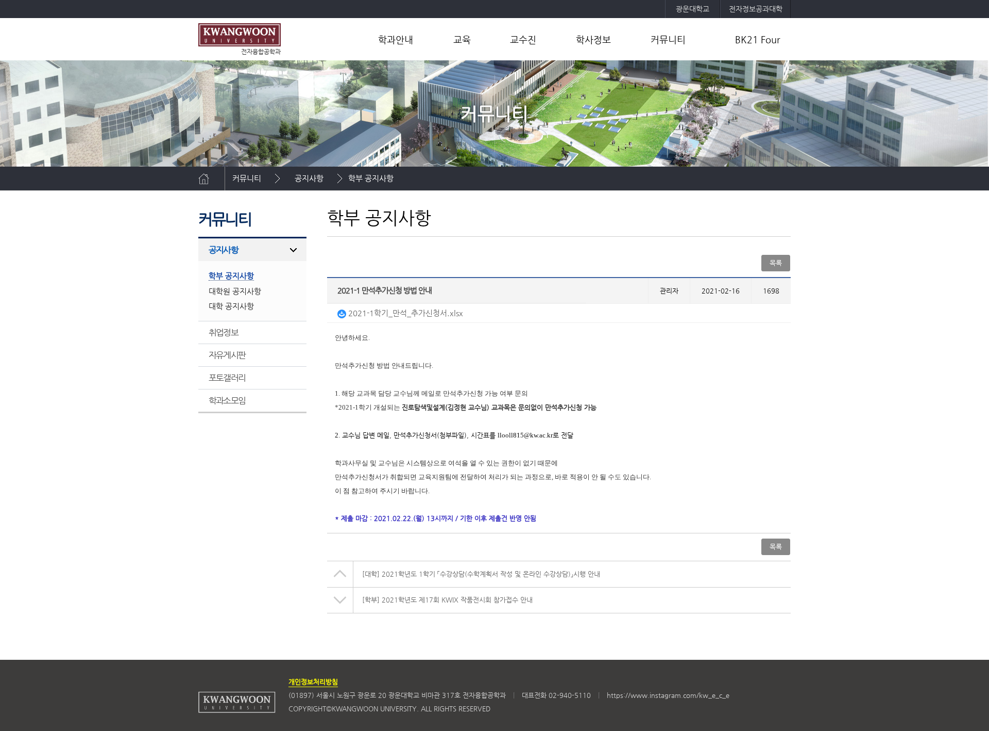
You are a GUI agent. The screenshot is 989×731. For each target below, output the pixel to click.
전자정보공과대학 (755, 9)
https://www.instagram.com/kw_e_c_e (668, 695)
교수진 (523, 39)
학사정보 (593, 39)
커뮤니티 (668, 39)
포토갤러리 (227, 377)
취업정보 (223, 332)
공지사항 (309, 178)
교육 (462, 39)
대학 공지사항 (231, 306)
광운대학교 (692, 9)
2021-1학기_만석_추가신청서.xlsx (404, 312)
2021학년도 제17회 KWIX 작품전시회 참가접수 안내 (447, 600)
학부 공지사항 (371, 178)
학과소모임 (227, 400)
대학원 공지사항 (235, 291)
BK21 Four (757, 39)
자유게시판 (227, 355)
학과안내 (395, 39)
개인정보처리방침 (313, 682)
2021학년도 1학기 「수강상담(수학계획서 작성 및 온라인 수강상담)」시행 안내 (481, 574)
